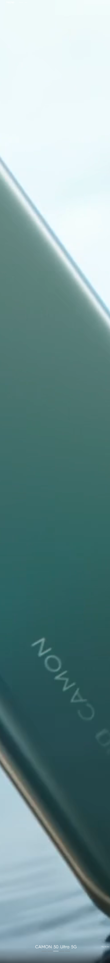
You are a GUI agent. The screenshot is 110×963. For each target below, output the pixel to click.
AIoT (26, 2)
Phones (21, 2)
